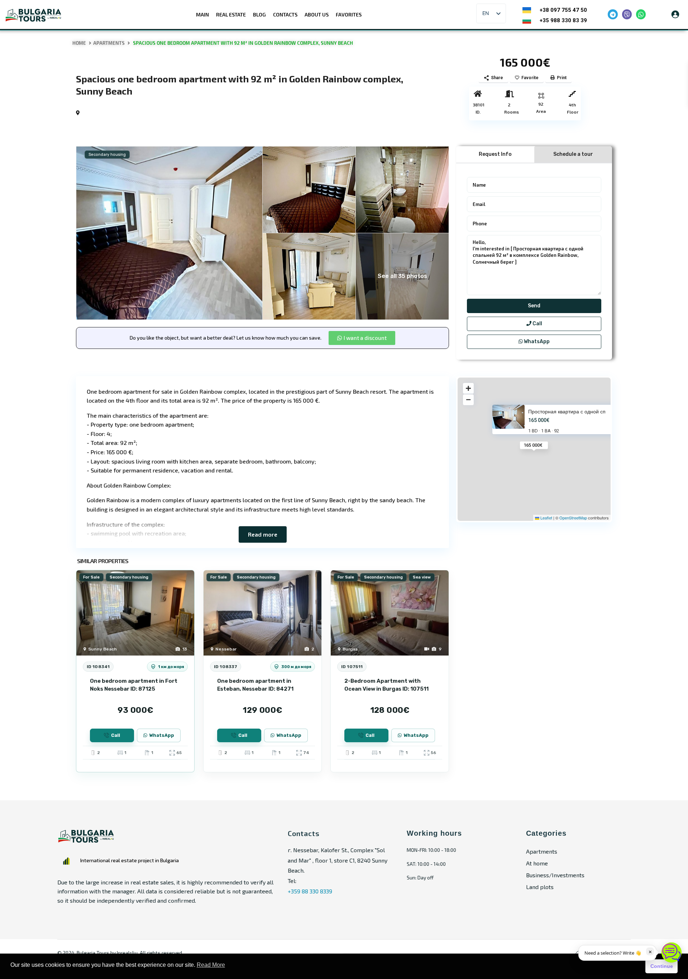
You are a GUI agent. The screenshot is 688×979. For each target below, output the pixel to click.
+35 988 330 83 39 (563, 20)
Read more (262, 534)
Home (79, 43)
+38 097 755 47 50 (563, 9)
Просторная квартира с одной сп (567, 411)
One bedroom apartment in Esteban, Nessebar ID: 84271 (255, 685)
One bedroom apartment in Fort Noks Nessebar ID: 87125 (133, 685)
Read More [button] (211, 965)
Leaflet (545, 517)
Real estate (231, 14)
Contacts (285, 14)
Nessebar (225, 649)
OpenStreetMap (573, 517)
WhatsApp (536, 342)
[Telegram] (612, 14)
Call (536, 324)
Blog (259, 14)
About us (317, 14)
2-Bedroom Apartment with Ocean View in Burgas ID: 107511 (386, 685)
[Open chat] (671, 952)
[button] (362, 338)
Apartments (109, 43)
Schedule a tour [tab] (573, 154)
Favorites (349, 14)
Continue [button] (661, 966)
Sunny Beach (102, 649)
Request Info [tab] (495, 154)
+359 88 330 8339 (310, 891)
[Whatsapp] (641, 14)
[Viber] (627, 14)
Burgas (350, 649)
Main (202, 14)
